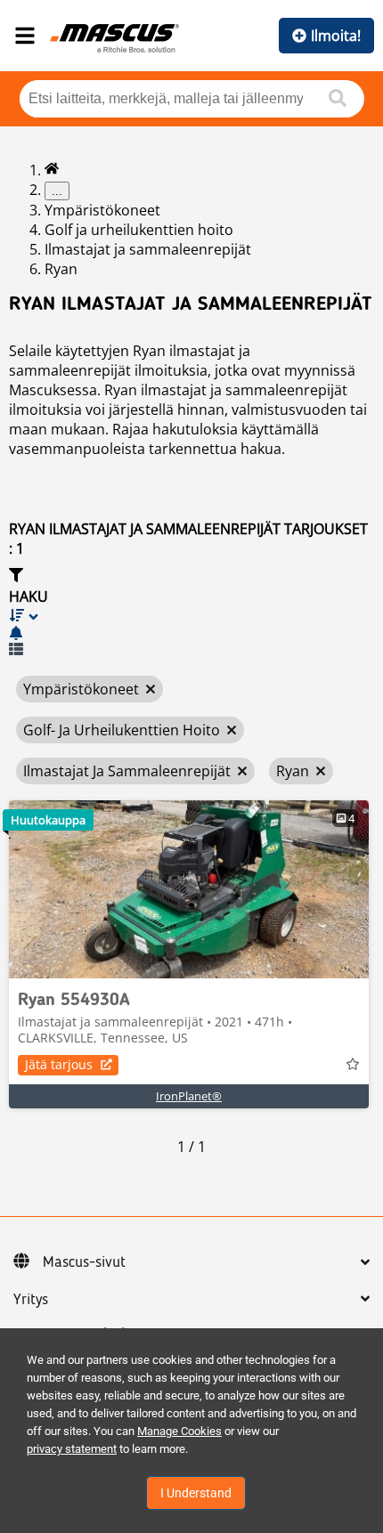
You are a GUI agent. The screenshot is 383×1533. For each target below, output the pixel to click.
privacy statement (72, 1449)
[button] (191, 586)
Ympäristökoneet (102, 210)
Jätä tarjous (59, 1064)
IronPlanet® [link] (189, 1096)
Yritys (30, 1300)
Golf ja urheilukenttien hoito (139, 229)
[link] (189, 889)
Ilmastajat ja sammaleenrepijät (148, 249)
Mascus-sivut (84, 1262)
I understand (196, 1493)
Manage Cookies (179, 1431)
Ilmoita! (336, 35)
